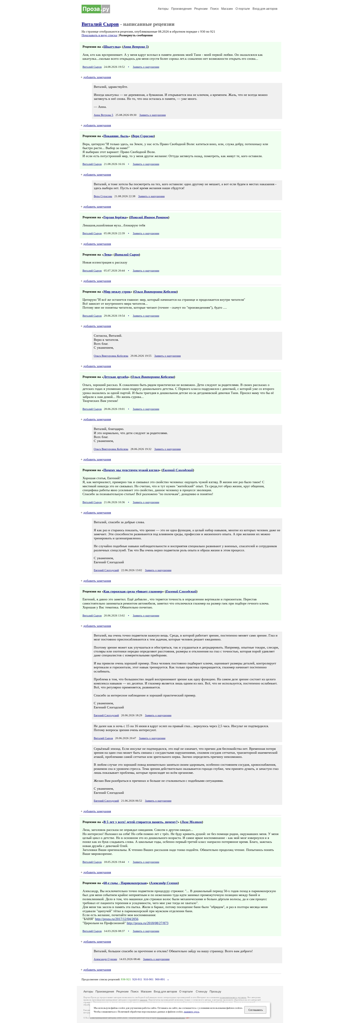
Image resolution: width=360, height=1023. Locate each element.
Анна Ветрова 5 (135, 47)
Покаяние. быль (116, 136)
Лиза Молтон (191, 822)
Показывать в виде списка (99, 35)
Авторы (163, 8)
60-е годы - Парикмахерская (125, 883)
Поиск (214, 8)
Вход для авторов (265, 8)
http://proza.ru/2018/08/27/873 (147, 923)
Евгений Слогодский (178, 470)
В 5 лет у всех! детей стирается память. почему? (141, 822)
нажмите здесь (191, 1011)
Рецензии (201, 8)
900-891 (160, 979)
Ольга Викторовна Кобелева (155, 291)
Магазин (227, 8)
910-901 (149, 979)
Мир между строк (117, 291)
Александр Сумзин (164, 883)
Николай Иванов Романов (149, 217)
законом (143, 1000)
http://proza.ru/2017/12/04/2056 (116, 919)
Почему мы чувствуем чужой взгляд (131, 470)
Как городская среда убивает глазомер (133, 591)
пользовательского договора (233, 997)
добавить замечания (97, 77)
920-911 (137, 979)
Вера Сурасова (143, 136)
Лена (107, 254)
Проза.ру (215, 991)
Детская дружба (116, 377)
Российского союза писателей (171, 1018)
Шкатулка (112, 47)
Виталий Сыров (100, 24)
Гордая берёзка (115, 217)
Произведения (181, 8)
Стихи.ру (201, 991)
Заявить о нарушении (146, 66)
